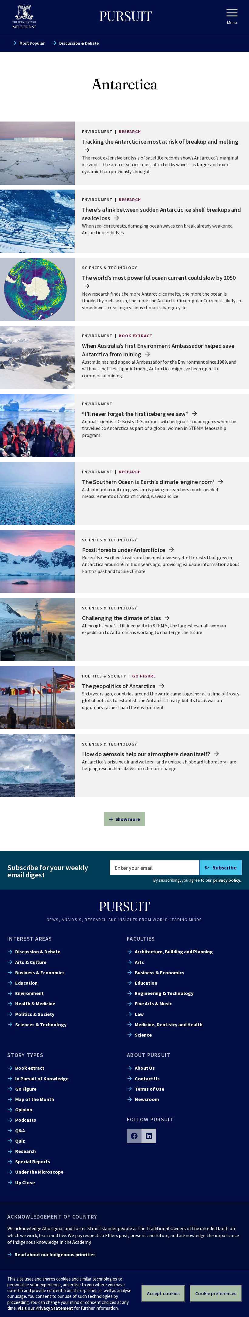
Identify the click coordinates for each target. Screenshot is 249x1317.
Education (26, 983)
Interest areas (29, 938)
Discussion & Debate (79, 43)
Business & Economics (40, 972)
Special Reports (32, 1161)
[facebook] (134, 1136)
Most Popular (32, 43)
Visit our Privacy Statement (45, 1308)
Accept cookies (163, 1293)
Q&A (20, 1130)
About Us (145, 1068)
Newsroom (147, 1099)
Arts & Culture (30, 962)
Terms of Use (149, 1089)
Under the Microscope (39, 1172)
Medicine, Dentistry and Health (169, 1024)
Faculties (141, 938)
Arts (139, 962)
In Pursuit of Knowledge (42, 1078)
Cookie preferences (215, 1293)
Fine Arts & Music (153, 1003)
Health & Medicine (35, 1003)
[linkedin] (149, 1136)
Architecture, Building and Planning (174, 951)
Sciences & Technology (41, 1024)
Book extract (29, 1068)
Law (139, 1014)
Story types (25, 1054)
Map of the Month (34, 1099)
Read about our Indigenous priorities (55, 1254)
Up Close (25, 1182)
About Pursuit (148, 1054)
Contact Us (147, 1078)
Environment (29, 993)
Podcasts (25, 1120)
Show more (127, 819)
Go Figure (25, 1089)
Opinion (23, 1109)
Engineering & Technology (164, 993)
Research (25, 1151)
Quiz (20, 1141)
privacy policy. (227, 880)
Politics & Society (34, 1014)
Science (143, 1035)
